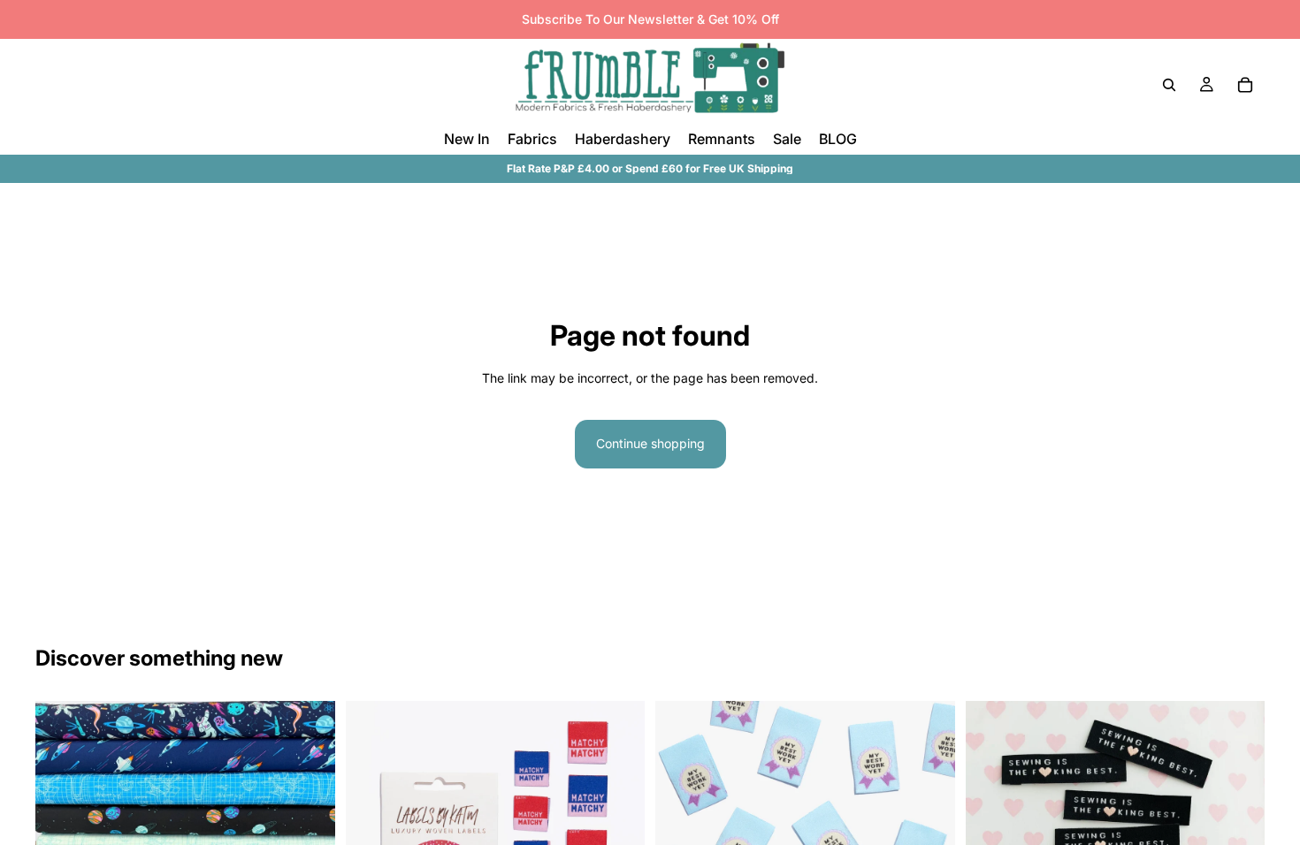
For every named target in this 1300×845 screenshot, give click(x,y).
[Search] (1169, 84)
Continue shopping (650, 443)
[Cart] (1245, 84)
